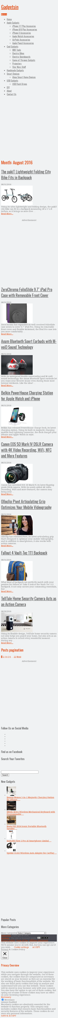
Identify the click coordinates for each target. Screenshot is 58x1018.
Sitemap (5, 938)
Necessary (9, 1000)
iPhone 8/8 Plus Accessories (24, 29)
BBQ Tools (16, 50)
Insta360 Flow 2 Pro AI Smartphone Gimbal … (29, 841)
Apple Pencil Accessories (23, 43)
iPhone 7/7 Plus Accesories (24, 26)
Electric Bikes (18, 53)
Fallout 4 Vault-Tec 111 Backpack (24, 553)
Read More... (7, 214)
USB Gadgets (12, 80)
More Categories (9, 933)
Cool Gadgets (12, 46)
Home (9, 19)
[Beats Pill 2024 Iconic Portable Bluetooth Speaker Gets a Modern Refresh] (11, 824)
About (9, 91)
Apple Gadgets (13, 22)
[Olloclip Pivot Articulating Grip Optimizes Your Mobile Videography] (29, 525)
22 (15, 657)
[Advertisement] (29, 127)
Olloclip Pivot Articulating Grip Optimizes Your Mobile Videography (26, 504)
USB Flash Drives (19, 84)
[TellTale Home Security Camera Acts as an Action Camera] (29, 623)
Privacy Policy (8, 940)
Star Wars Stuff (19, 67)
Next (19, 657)
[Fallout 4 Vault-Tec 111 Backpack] (29, 571)
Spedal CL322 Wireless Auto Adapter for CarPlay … (32, 853)
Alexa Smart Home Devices (24, 77)
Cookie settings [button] (21, 947)
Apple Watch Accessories (23, 36)
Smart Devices (13, 73)
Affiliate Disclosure (38, 940)
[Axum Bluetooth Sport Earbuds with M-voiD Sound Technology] (29, 365)
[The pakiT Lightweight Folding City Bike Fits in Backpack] (29, 196)
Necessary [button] (6, 997)
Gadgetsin (9, 6)
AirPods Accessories (21, 39)
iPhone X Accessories (21, 33)
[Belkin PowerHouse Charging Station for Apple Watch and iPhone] (29, 417)
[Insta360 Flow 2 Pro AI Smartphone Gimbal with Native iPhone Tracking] (11, 838)
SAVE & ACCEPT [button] (8, 1016)
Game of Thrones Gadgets (23, 60)
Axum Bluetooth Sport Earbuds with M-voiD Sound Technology (28, 344)
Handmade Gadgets (15, 70)
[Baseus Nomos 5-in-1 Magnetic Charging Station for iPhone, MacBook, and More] (11, 795)
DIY (8, 87)
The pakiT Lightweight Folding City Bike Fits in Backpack (26, 174)
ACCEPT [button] (36, 947)
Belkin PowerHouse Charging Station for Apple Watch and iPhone (27, 395)
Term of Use (22, 940)
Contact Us (11, 94)
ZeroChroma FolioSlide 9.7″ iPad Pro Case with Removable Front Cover (26, 292)
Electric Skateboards (21, 56)
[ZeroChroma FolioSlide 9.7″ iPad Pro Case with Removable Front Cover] (29, 313)
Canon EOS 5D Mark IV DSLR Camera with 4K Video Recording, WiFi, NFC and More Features (27, 450)
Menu (4, 14)
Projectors (17, 63)
